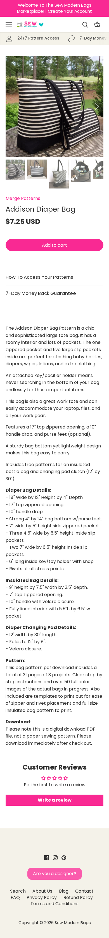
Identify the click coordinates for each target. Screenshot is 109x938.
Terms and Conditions (54, 903)
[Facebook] (46, 857)
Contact (84, 891)
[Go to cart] (97, 24)
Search (18, 891)
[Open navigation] (9, 24)
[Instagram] (55, 857)
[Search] (85, 24)
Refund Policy (78, 897)
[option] (54, 106)
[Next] (96, 107)
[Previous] (13, 107)
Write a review (55, 800)
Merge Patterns (23, 198)
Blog (63, 891)
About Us (42, 891)
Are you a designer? (54, 873)
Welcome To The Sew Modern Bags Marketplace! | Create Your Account (54, 8)
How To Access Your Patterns (39, 277)
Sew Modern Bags (73, 922)
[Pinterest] (63, 857)
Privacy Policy (42, 897)
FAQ (15, 897)
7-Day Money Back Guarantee (41, 293)
